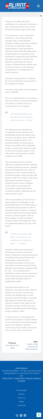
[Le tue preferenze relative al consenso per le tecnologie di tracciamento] (39, 415)
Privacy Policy (7, 378)
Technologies (21, 390)
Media (21, 401)
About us (21, 398)
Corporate (21, 405)
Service (21, 394)
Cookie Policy (19, 378)
